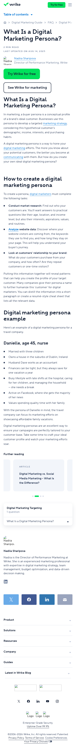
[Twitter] (19, 701)
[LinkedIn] (38, 701)
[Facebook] (28, 701)
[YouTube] (47, 701)
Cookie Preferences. (56, 738)
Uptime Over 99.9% (38, 726)
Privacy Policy (16, 738)
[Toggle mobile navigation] (70, 5)
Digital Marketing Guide (27, 22)
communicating (13, 157)
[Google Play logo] (50, 688)
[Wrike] (13, 5)
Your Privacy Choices (36, 741)
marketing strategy (55, 123)
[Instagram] (57, 701)
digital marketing (14, 148)
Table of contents (16, 14)
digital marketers (40, 194)
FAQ (51, 22)
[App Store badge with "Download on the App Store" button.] (25, 688)
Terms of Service (34, 738)
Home (5, 22)
